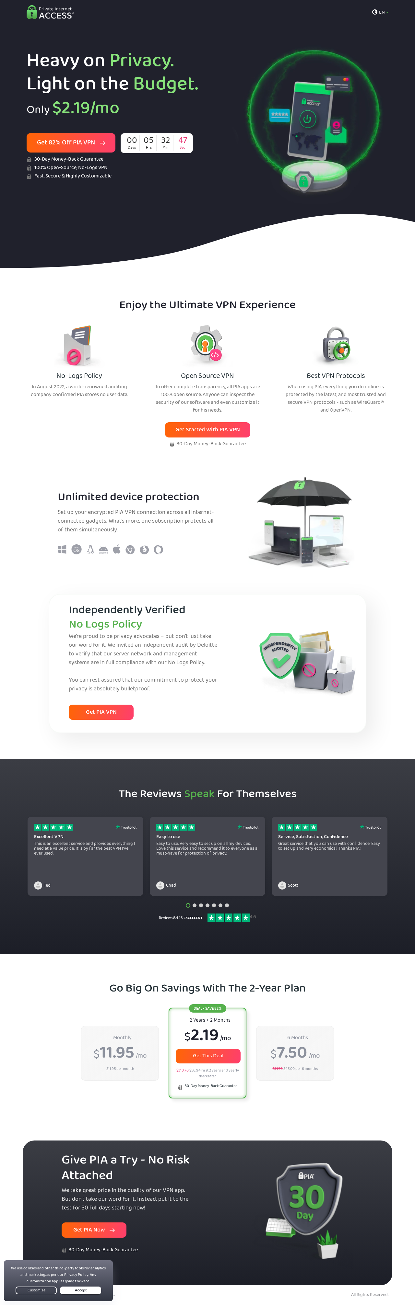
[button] (188, 905)
